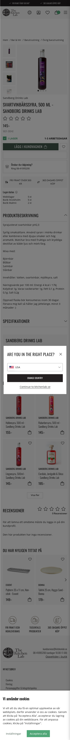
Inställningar (13, 733)
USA (17, 367)
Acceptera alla (38, 733)
